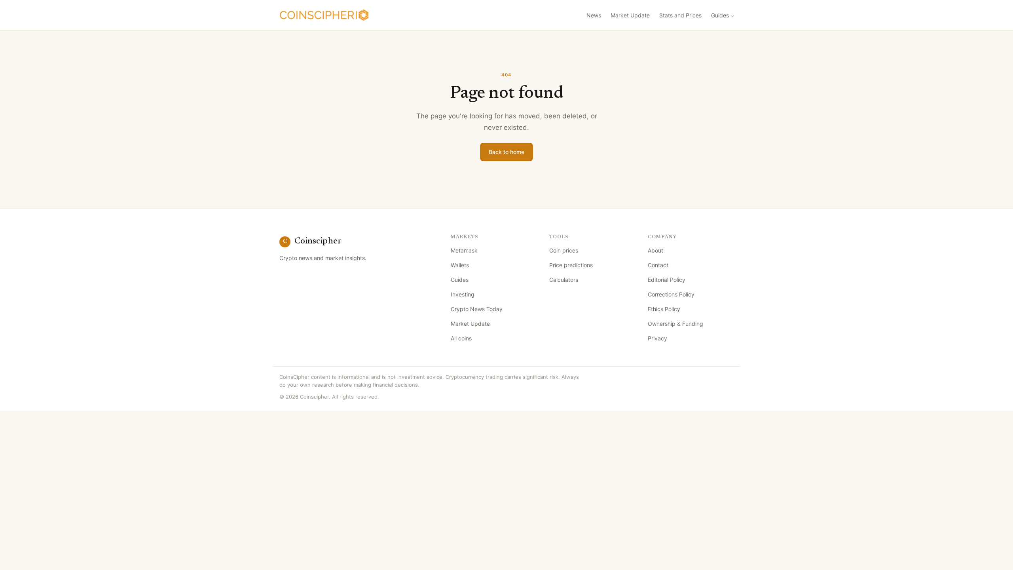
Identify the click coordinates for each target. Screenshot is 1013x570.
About (655, 250)
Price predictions (571, 265)
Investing (462, 294)
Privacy (657, 338)
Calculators (563, 279)
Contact (658, 265)
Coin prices (563, 250)
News (593, 15)
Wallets (460, 265)
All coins (461, 338)
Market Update (630, 15)
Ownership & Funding (675, 323)
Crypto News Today (477, 309)
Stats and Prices (680, 15)
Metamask (464, 250)
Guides (720, 15)
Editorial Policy (666, 279)
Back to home (506, 151)
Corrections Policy (671, 294)
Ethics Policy (664, 309)
